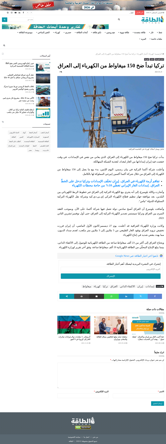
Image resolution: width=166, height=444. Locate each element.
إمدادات (150, 286)
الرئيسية (158, 54)
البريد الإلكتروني (101, 391)
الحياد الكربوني (14, 132)
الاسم (161, 391)
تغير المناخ (11, 146)
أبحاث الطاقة (82, 32)
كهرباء (57, 32)
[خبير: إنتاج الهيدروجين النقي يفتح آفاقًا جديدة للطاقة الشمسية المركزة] (43, 67)
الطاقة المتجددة (29, 141)
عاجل (152, 59)
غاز (152, 32)
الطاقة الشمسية (43, 141)
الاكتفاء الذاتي (127, 286)
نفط (160, 32)
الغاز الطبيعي (44, 146)
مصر (30, 150)
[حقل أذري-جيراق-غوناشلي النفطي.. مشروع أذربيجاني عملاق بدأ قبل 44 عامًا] (43, 78)
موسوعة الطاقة (26, 32)
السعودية (46, 137)
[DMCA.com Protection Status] (83, 428)
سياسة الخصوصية (74, 437)
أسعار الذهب (45, 132)
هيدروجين (110, 32)
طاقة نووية (124, 32)
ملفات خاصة (156, 39)
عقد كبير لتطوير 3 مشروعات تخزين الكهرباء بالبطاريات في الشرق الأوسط (104, 13)
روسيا (37, 150)
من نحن (95, 437)
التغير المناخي (44, 32)
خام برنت (46, 150)
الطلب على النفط (15, 141)
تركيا (105, 286)
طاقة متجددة (140, 32)
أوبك (24, 132)
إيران (140, 286)
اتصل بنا (86, 437)
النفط (34, 146)
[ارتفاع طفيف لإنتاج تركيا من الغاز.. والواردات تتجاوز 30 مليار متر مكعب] (43, 113)
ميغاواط (86, 286)
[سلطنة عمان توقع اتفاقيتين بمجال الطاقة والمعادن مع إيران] (110, 325)
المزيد (143, 39)
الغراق (113, 286)
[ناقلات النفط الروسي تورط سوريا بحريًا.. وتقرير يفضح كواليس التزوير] (43, 90)
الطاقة (14, 137)
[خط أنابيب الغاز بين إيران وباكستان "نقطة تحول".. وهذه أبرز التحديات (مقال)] (147, 325)
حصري (68, 32)
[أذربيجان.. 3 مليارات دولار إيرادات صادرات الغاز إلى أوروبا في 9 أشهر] (73, 325)
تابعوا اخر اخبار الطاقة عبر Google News (136, 255)
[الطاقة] (152, 20)
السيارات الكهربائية (33, 137)
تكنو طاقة (97, 32)
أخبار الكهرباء (142, 54)
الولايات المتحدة (24, 146)
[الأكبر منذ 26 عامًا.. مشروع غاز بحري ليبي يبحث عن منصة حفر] (43, 102)
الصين (21, 137)
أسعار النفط (33, 132)
